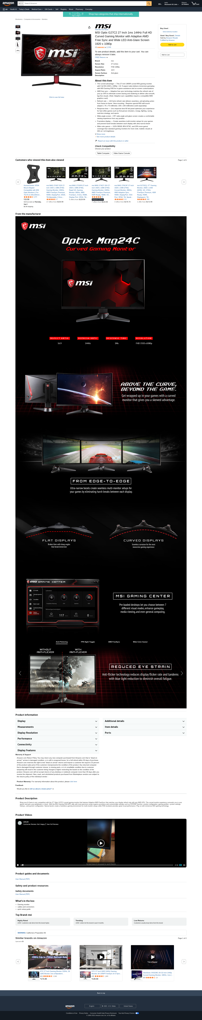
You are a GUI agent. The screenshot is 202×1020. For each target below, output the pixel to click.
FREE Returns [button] (100, 57)
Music (71, 9)
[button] (5, 9)
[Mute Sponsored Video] (68, 967)
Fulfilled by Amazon (167, 40)
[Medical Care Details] (42, 9)
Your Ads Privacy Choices (126, 1013)
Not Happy (41, 824)
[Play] (17, 865)
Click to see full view (56, 97)
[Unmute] (184, 865)
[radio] (18, 27)
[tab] (61, 642)
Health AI (13, 9)
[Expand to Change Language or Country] (161, 4)
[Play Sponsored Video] (101, 957)
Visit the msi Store (101, 29)
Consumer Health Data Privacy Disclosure (103, 1013)
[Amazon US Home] (69, 1007)
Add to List (166, 55)
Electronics (18, 19)
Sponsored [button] (18, 941)
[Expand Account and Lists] (178, 4)
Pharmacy (79, 9)
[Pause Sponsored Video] (68, 962)
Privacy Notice (83, 1013)
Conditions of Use (71, 1013)
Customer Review (29, 824)
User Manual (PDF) (22, 879)
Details (177, 35)
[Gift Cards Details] (53, 9)
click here (73, 781)
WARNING (21, 933)
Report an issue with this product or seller (113, 141)
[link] (33, 190)
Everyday (88, 9)
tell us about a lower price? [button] (41, 789)
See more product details (106, 137)
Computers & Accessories (32, 19)
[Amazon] (8, 3)
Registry (64, 9)
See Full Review (52, 824)
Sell (57, 9)
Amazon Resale (172, 38)
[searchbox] (85, 3)
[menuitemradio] (180, 865)
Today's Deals (24, 9)
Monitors (44, 19)
